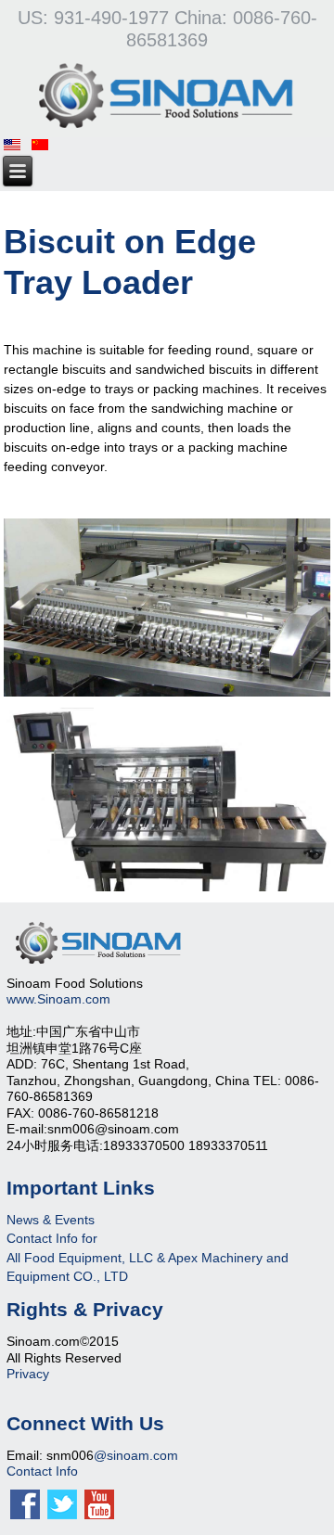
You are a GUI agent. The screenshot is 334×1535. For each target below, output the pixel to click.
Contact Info (42, 1471)
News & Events (50, 1219)
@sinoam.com (136, 1455)
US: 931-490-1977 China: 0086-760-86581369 (167, 28)
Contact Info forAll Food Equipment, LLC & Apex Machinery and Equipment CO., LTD (147, 1257)
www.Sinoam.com (58, 998)
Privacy (27, 1373)
